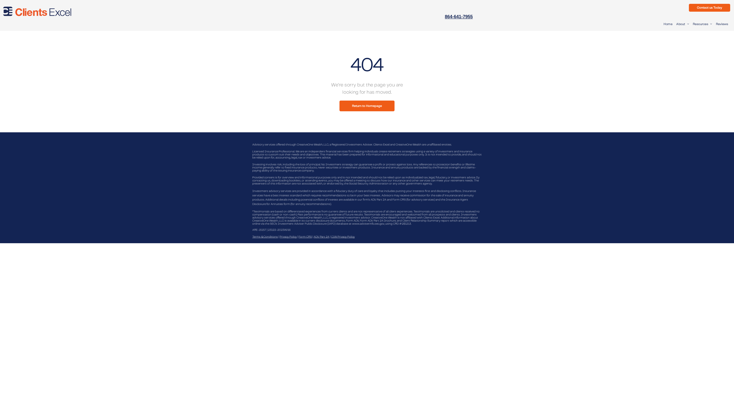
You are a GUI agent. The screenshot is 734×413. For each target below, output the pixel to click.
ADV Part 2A (321, 237)
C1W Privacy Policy (343, 237)
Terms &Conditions (265, 237)
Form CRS (305, 237)
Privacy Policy (288, 237)
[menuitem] (668, 24)
